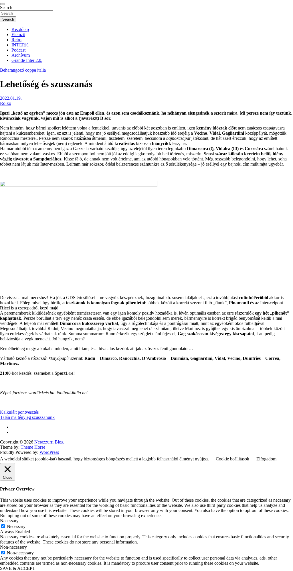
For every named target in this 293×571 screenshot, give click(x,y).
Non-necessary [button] (13, 547)
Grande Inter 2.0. (26, 60)
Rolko (5, 103)
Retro (16, 39)
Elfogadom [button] (266, 458)
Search (6, 7)
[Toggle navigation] (2, 4)
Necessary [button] (9, 520)
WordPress (49, 452)
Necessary (16, 526)
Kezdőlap (20, 29)
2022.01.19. (11, 98)
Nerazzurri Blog (49, 441)
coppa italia (35, 70)
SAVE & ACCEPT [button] (17, 568)
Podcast (18, 50)
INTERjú (20, 44)
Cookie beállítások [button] (232, 458)
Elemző (18, 34)
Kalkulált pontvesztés (19, 412)
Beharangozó (12, 70)
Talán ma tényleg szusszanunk (27, 417)
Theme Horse (33, 447)
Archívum (20, 55)
